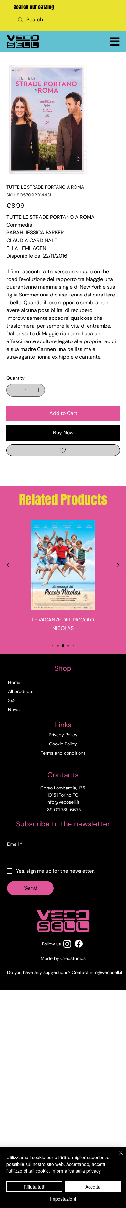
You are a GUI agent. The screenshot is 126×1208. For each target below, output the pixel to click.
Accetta (92, 1186)
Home (14, 682)
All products (20, 691)
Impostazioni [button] (63, 1198)
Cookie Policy (63, 744)
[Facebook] (78, 943)
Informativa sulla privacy (76, 1171)
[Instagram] (67, 943)
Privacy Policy (63, 735)
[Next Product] (118, 565)
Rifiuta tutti (34, 1186)
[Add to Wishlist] (63, 450)
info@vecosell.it (106, 972)
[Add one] (38, 390)
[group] (62, 578)
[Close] (117, 1156)
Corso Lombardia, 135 (62, 788)
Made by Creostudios (63, 958)
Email (14, 844)
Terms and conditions (63, 753)
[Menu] (115, 41)
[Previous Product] (8, 565)
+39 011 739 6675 (63, 809)
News (14, 709)
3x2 (12, 700)
